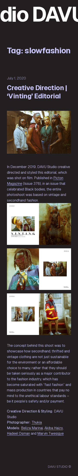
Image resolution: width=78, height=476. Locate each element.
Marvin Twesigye (50, 433)
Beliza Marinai (32, 428)
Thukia (37, 422)
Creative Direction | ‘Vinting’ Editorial (37, 92)
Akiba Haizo (53, 428)
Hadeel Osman (18, 433)
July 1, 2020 (16, 78)
